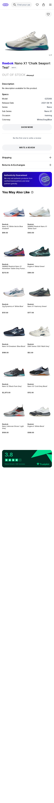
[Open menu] (50, 5)
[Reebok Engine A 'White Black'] (40, 408)
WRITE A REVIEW (27, 147)
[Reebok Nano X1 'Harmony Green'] (40, 288)
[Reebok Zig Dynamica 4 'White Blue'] (14, 288)
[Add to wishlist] (48, 14)
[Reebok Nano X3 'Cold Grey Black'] (40, 368)
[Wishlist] (37, 5)
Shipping (6, 157)
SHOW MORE (27, 127)
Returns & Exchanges (13, 165)
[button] (32, 192)
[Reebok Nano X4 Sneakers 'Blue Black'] (14, 328)
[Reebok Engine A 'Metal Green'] (40, 248)
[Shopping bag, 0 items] (43, 5)
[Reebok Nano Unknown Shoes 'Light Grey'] (14, 408)
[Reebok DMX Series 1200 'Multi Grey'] (40, 328)
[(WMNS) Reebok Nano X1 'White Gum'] (40, 208)
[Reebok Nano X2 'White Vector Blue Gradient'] (14, 208)
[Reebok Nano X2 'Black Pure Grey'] (14, 368)
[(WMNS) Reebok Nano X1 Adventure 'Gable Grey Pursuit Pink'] (14, 248)
